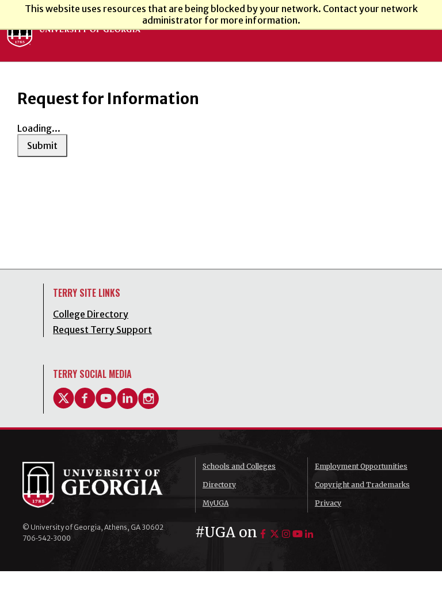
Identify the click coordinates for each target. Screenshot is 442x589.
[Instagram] (148, 405)
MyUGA (215, 503)
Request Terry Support (102, 329)
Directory (219, 484)
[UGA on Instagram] (286, 533)
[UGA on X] (274, 533)
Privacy (328, 503)
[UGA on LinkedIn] (309, 533)
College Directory (90, 314)
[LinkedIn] (127, 405)
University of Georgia (100, 485)
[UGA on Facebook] (263, 533)
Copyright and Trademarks (362, 484)
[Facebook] (85, 405)
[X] (63, 405)
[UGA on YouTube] (297, 533)
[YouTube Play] (106, 405)
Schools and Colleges (239, 466)
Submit (42, 145)
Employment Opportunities (361, 466)
